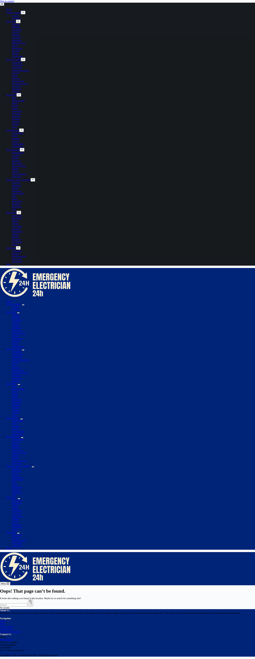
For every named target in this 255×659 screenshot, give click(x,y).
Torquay (16, 413)
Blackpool (16, 503)
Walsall (15, 458)
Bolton (15, 506)
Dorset (15, 394)
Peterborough (18, 370)
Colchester (17, 357)
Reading (16, 341)
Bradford (16, 468)
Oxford (15, 336)
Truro (14, 415)
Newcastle (17, 543)
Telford (15, 455)
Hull (14, 482)
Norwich (16, 368)
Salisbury (16, 405)
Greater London (13, 304)
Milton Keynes (19, 333)
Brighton (16, 317)
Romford (16, 309)
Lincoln (15, 429)
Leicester (16, 426)
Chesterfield (17, 421)
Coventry (16, 442)
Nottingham (17, 434)
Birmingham (17, 439)
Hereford (16, 447)
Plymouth (16, 402)
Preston (15, 522)
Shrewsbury (17, 450)
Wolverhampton (19, 460)
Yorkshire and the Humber (18, 466)
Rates (8, 548)
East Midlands (12, 418)
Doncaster (16, 471)
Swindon (16, 407)
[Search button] (30, 603)
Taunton (15, 410)
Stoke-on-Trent (19, 452)
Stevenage (16, 378)
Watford (15, 381)
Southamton (17, 346)
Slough (15, 344)
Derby (15, 423)
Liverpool (16, 514)
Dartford (16, 325)
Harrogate (16, 476)
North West (11, 498)
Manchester (17, 516)
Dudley (15, 445)
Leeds (14, 484)
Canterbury (17, 320)
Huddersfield (18, 479)
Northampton (18, 431)
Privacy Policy (7, 626)
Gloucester (17, 399)
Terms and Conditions (10, 631)
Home (9, 301)
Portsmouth (17, 338)
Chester (15, 508)
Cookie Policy (6, 629)
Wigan (15, 529)
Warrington (17, 527)
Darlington (17, 535)
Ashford (15, 314)
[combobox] (13, 604)
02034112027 (6, 639)
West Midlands (13, 437)
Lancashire (17, 511)
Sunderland (17, 545)
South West (11, 383)
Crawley (16, 322)
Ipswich (15, 362)
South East (11, 312)
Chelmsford (17, 354)
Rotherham (17, 487)
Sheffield (16, 490)
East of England (13, 349)
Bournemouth (18, 389)
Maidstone (17, 330)
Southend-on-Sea (20, 373)
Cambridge (17, 352)
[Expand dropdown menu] (23, 304)
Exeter (15, 397)
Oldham (15, 519)
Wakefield (16, 492)
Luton (14, 365)
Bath (14, 386)
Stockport (16, 524)
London (15, 306)
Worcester (16, 463)
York (14, 495)
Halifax (15, 474)
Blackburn (17, 500)
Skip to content (7, 1)
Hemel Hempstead (20, 360)
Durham (15, 537)
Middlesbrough (19, 540)
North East (11, 532)
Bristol (15, 391)
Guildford (16, 328)
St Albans (16, 375)
